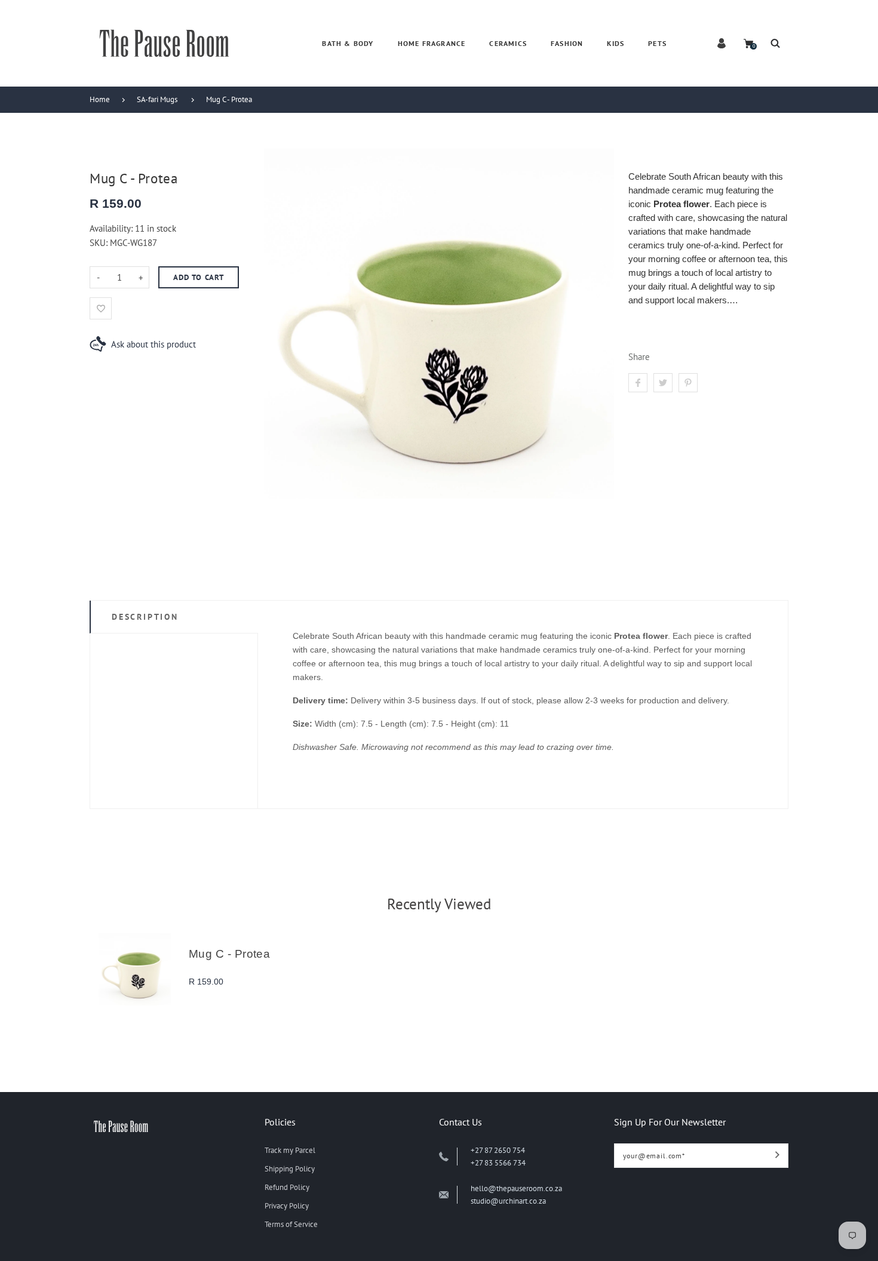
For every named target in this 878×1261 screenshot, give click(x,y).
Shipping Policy (290, 1169)
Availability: (112, 228)
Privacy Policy (287, 1206)
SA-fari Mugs (157, 99)
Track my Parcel (290, 1150)
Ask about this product (153, 344)
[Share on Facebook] (637, 382)
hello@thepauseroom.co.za (516, 1188)
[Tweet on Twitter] (663, 382)
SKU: (100, 242)
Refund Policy (287, 1187)
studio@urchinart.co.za (508, 1201)
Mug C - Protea (229, 99)
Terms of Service (291, 1224)
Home (100, 99)
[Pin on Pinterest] (688, 382)
